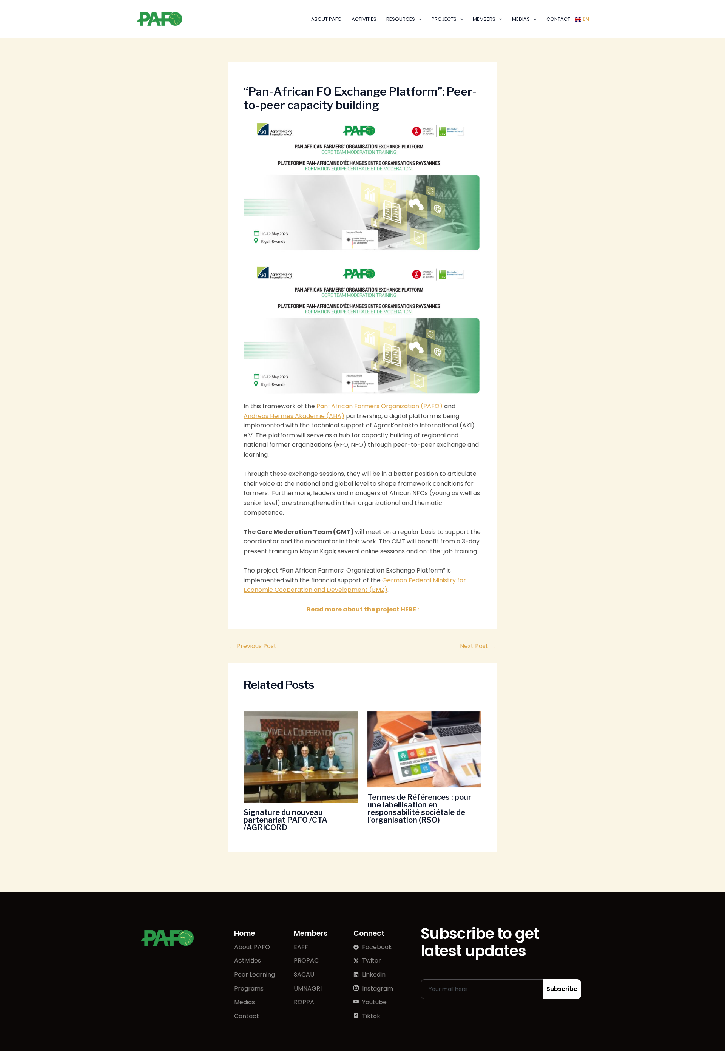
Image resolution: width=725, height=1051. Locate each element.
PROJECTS (444, 19)
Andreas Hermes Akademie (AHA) (294, 416)
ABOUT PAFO (326, 19)
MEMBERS (484, 19)
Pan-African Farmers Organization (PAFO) (379, 406)
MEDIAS (521, 19)
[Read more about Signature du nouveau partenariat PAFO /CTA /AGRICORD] (301, 757)
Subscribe (561, 989)
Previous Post (252, 646)
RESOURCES (400, 19)
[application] (418, 19)
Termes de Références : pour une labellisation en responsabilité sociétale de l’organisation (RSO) (419, 808)
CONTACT (558, 19)
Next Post (478, 646)
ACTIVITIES (364, 19)
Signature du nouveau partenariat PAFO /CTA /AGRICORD (285, 820)
